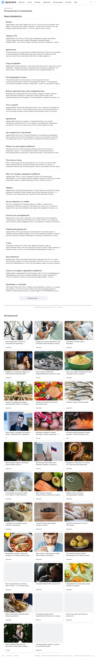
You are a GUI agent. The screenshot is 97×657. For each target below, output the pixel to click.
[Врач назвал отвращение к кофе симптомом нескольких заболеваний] (48, 547)
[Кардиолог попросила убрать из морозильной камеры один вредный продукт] (18, 365)
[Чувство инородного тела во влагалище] (79, 517)
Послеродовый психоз (16, 77)
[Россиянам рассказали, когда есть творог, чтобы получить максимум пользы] (18, 486)
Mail (3, 655)
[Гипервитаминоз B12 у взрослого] (48, 577)
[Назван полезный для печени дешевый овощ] (48, 396)
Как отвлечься (12, 257)
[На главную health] (10, 2)
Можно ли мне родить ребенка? (20, 146)
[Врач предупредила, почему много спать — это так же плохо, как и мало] (18, 577)
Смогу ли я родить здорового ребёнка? (24, 271)
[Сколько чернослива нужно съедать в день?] (48, 517)
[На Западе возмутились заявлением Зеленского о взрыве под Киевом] (48, 607)
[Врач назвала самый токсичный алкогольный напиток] (18, 456)
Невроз (9, 188)
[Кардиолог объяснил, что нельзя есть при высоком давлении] (79, 456)
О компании (9, 655)
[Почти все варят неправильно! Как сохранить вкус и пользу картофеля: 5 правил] (79, 365)
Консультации (8, 8)
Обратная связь (67, 655)
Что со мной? (12, 105)
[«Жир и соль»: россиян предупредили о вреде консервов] (79, 486)
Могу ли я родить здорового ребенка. (23, 174)
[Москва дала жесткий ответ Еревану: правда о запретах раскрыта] (48, 456)
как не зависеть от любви (17, 202)
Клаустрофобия (13, 63)
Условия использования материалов (51, 655)
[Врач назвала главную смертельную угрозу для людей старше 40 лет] (48, 486)
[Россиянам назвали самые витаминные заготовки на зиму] (79, 547)
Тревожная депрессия (16, 229)
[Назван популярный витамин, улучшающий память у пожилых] (18, 396)
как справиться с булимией (18, 132)
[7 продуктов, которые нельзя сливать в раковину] (18, 517)
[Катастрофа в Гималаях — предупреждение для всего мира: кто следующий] (48, 365)
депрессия (11, 50)
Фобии (9, 22)
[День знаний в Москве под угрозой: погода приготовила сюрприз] (18, 638)
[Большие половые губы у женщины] (79, 335)
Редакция (37, 655)
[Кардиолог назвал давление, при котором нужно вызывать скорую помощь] (48, 335)
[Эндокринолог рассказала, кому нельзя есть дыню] (79, 577)
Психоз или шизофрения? (18, 215)
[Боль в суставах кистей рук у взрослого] (79, 607)
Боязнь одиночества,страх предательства (25, 91)
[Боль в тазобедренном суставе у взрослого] (79, 638)
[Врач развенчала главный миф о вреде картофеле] (18, 607)
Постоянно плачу (14, 160)
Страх (8, 243)
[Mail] (3, 2)
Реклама (16, 655)
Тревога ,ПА (11, 36)
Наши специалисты (13, 16)
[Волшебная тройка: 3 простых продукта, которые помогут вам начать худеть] (18, 547)
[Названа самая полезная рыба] (79, 396)
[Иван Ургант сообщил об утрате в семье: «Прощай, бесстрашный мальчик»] (18, 426)
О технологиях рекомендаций (81, 655)
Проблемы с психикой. (16, 284)
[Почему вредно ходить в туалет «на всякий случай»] (48, 638)
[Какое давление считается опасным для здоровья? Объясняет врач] (18, 335)
